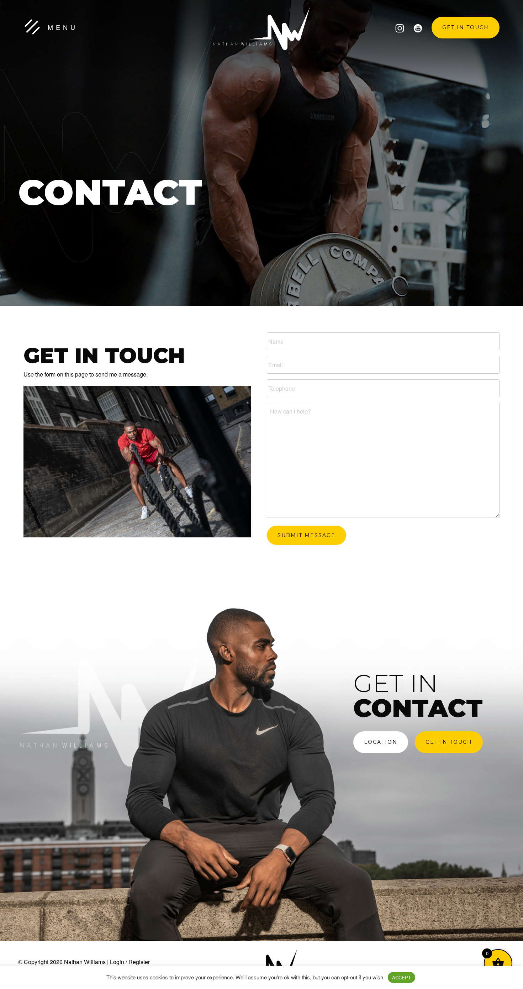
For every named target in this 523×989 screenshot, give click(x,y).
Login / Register (130, 962)
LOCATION (380, 742)
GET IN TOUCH (465, 27)
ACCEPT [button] (401, 977)
